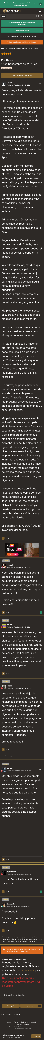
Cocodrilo (11, 904)
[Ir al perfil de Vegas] (4, 687)
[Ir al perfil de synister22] (4, 873)
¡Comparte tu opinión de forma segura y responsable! (22, 23)
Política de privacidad (28, 1022)
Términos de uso (8, 1037)
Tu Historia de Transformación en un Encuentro (22, 42)
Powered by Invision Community (22, 1028)
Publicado (18, 85)
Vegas (9, 686)
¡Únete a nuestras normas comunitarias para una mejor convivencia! (21, 4)
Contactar (18, 1024)
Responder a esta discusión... (15, 995)
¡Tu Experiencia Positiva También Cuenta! (22, 36)
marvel (10, 565)
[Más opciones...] (40, 84)
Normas (17, 1037)
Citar (7, 538)
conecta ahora (25, 970)
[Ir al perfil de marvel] (4, 566)
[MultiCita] (3, 538)
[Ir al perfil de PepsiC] (4, 770)
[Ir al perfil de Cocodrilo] (4, 905)
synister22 (11, 872)
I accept (37, 1036)
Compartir (11, 1006)
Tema (16, 1022)
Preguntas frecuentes (22, 30)
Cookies (26, 1024)
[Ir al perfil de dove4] (4, 626)
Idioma (9, 1022)
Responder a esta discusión (22, 75)
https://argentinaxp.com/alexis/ (20, 101)
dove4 (9, 625)
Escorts (24, 653)
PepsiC (10, 768)
